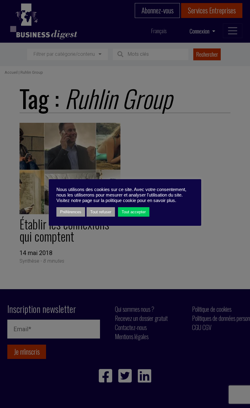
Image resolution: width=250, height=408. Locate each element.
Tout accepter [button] (134, 212)
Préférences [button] (70, 212)
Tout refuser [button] (100, 212)
